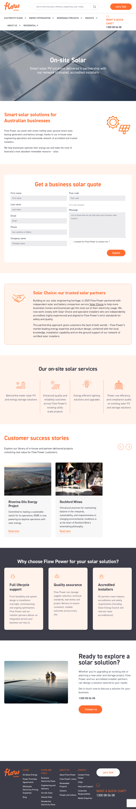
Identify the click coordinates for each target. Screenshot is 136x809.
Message (73, 210)
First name (16, 193)
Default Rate (46, 797)
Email (13, 215)
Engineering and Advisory (48, 787)
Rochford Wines (71, 502)
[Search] (94, 6)
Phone (14, 227)
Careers (63, 790)
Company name (18, 238)
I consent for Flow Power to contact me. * (92, 241)
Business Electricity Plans (48, 780)
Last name (16, 204)
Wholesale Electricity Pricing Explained (30, 789)
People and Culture (68, 795)
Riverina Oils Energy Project (22, 504)
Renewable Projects (64, 785)
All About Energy (30, 774)
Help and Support (85, 786)
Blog (25, 797)
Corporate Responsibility (84, 792)
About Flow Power (68, 774)
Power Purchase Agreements (30, 781)
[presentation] (121, 447)
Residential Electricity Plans (48, 803)
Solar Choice (97, 304)
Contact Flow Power (83, 776)
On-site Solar (47, 792)
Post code (74, 193)
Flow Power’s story (68, 779)
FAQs (80, 782)
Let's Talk (121, 6)
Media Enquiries (85, 798)
